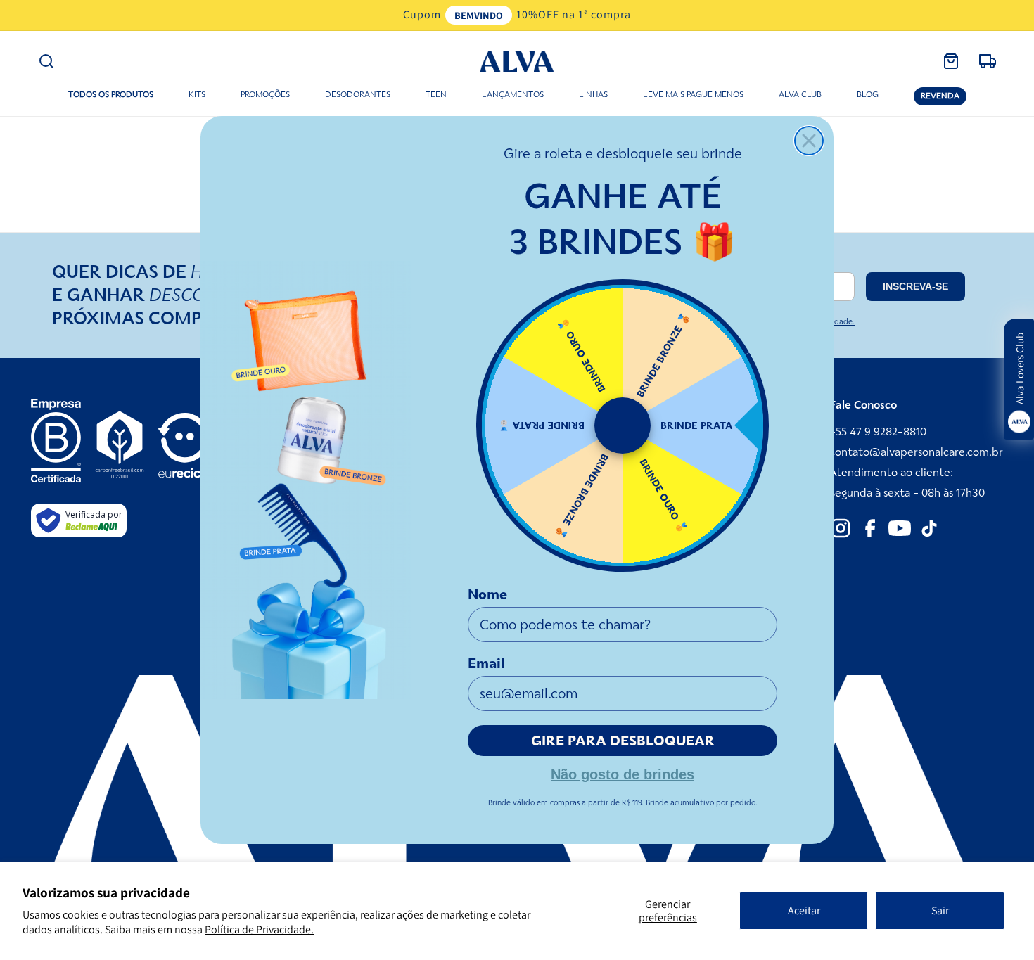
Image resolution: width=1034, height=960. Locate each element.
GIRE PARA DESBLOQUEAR (623, 740)
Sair (940, 910)
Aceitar (804, 910)
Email (486, 663)
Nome (487, 594)
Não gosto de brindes (622, 773)
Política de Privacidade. (259, 929)
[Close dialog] (809, 141)
